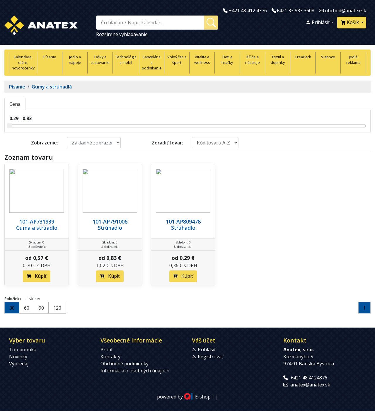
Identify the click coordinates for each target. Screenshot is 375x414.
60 (26, 308)
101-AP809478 (183, 221)
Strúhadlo (110, 227)
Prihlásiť (320, 22)
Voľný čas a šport (177, 59)
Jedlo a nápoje (75, 59)
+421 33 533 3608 (295, 10)
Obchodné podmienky (124, 363)
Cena (15, 104)
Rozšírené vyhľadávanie (122, 34)
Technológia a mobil (126, 59)
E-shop (203, 396)
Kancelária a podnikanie (152, 62)
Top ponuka (22, 349)
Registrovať (210, 356)
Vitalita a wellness (202, 59)
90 (41, 308)
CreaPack (303, 56)
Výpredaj (18, 363)
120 (57, 308)
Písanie (49, 56)
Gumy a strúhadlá (52, 87)
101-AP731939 (36, 221)
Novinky (18, 356)
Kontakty (110, 356)
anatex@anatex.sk (310, 384)
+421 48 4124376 (308, 377)
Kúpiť (39, 276)
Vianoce (328, 56)
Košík (353, 22)
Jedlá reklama (353, 59)
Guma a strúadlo (36, 227)
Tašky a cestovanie (100, 59)
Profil (106, 349)
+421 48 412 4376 (248, 10)
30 (12, 308)
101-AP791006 (110, 221)
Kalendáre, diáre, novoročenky (23, 62)
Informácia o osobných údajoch (134, 370)
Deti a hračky (227, 59)
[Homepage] (41, 24)
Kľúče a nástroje (252, 59)
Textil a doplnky (278, 59)
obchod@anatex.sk (345, 10)
